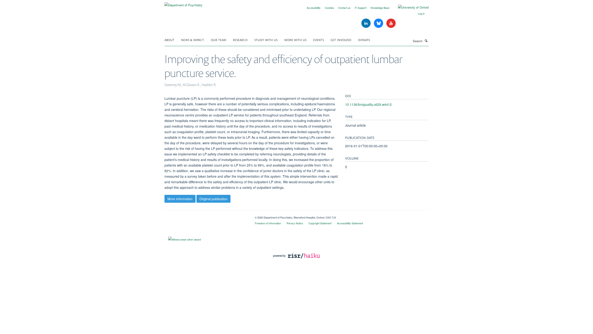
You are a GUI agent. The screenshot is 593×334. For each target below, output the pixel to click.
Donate (364, 39)
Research (240, 39)
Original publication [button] (213, 198)
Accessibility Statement (350, 223)
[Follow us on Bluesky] (379, 23)
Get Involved (341, 39)
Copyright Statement (320, 223)
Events (318, 39)
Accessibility (314, 8)
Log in (421, 13)
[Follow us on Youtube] (391, 23)
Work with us (295, 39)
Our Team (218, 39)
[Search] (426, 40)
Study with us (266, 39)
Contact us (344, 8)
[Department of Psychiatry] (183, 3)
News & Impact (192, 39)
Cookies (329, 8)
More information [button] (179, 198)
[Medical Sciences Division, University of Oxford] (206, 216)
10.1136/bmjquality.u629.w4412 (368, 104)
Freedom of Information (268, 223)
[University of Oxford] (410, 7)
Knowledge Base (380, 8)
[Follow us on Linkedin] (366, 23)
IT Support (360, 8)
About (169, 39)
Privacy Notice (295, 223)
